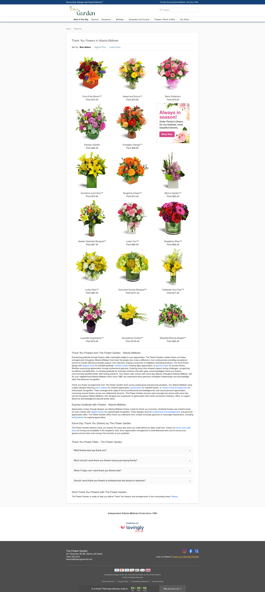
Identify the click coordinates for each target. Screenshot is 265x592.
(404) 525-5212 (73, 556)
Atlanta (174, 496)
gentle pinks (136, 387)
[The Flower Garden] (86, 10)
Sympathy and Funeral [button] (139, 19)
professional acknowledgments (166, 411)
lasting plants (78, 417)
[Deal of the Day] (173, 123)
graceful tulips (162, 365)
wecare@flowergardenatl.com (79, 559)
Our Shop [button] (184, 19)
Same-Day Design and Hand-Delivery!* (84, 2)
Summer (95, 19)
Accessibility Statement (140, 581)
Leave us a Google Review (185, 556)
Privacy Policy (123, 581)
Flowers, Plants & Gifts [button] (164, 19)
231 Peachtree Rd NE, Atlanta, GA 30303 (84, 553)
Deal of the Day (81, 19)
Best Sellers (85, 47)
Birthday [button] (120, 19)
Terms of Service (108, 581)
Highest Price (100, 47)
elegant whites (97, 411)
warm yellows (101, 387)
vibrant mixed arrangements (174, 387)
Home (68, 28)
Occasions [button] (106, 19)
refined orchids (121, 365)
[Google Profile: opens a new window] (197, 551)
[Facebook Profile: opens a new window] (191, 551)
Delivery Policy (157, 581)
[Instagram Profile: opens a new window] (185, 551)
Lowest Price (114, 47)
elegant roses (88, 365)
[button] (258, 580)
